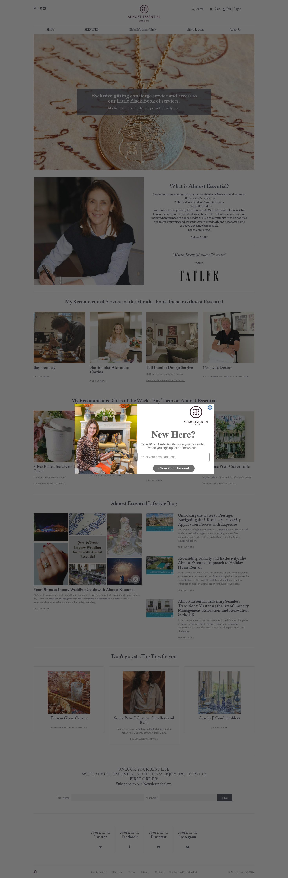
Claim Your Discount (173, 468)
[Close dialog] (210, 407)
